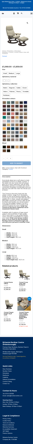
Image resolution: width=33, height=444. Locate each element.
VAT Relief (6, 431)
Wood (4, 143)
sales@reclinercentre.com (14, 396)
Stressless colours (8, 98)
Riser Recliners (7, 369)
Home (4, 51)
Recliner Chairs (7, 371)
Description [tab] (6, 177)
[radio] (5, 73)
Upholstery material (9, 77)
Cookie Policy (7, 421)
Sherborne (6, 375)
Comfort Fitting (7, 381)
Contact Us (6, 383)
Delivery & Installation (9, 379)
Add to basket (16, 163)
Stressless (10, 51)
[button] (31, 13)
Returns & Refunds (8, 425)
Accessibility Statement (10, 429)
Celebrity (5, 377)
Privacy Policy (7, 418)
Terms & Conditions (9, 423)
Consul (11, 52)
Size (3, 69)
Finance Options (7, 433)
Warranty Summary (8, 427)
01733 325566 (9, 393)
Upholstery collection (9, 84)
